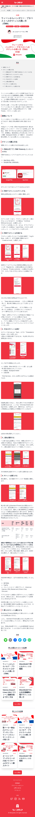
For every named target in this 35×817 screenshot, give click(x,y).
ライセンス (17, 790)
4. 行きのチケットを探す (11, 79)
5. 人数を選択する (9, 81)
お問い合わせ (17, 788)
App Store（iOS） (9, 160)
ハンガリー (25, 26)
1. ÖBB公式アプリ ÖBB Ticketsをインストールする (18, 72)
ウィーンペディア (18, 2)
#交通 (8, 10)
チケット (10, 26)
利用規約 (17, 783)
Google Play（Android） (11, 162)
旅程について (6, 67)
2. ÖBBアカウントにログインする (13, 74)
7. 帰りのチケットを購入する (12, 86)
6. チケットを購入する (10, 84)
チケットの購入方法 (8, 69)
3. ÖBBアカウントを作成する (12, 77)
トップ (3, 10)
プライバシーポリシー (17, 785)
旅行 (17, 26)
